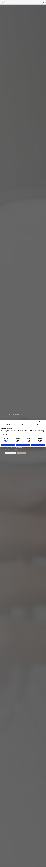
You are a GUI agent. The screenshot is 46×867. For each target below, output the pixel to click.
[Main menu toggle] (44, 2)
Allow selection (23, 445)
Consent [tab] (8, 424)
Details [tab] (23, 424)
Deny (8, 445)
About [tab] (38, 424)
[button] (10, 453)
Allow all (37, 445)
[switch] (17, 441)
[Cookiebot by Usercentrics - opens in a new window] (40, 421)
